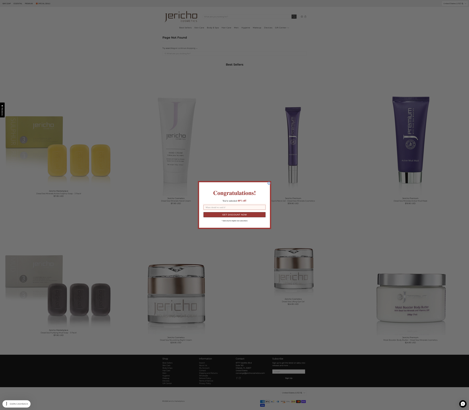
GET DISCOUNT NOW (234, 214)
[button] (463, 404)
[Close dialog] (269, 183)
